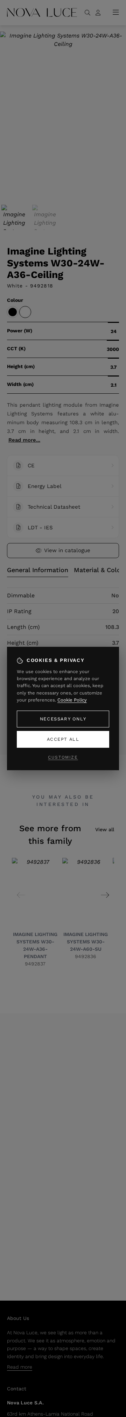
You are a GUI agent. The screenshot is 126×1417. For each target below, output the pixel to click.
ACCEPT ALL (63, 739)
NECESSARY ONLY (63, 718)
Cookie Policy (72, 700)
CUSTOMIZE (63, 757)
